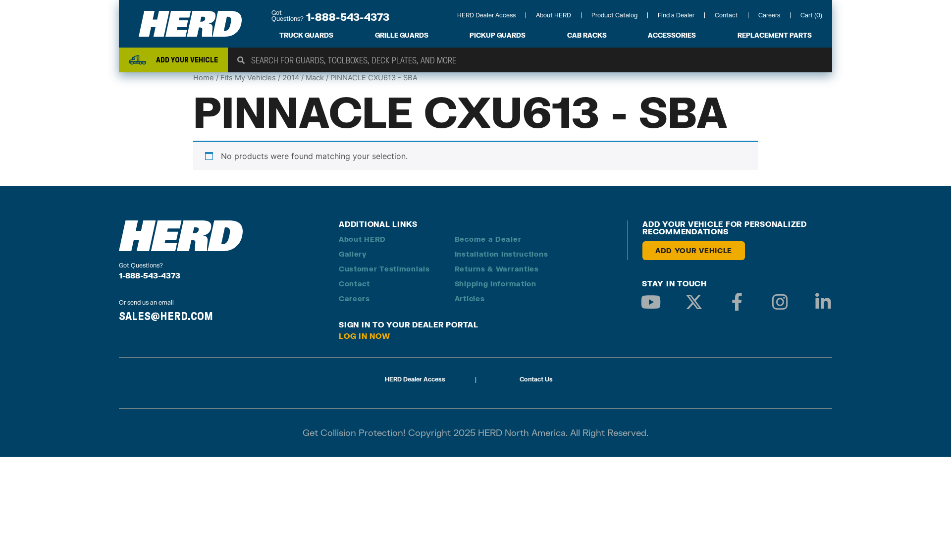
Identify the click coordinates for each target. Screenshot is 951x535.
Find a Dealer (676, 15)
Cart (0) (811, 15)
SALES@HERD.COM (166, 316)
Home (203, 77)
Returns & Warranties (497, 269)
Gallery (353, 254)
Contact (726, 15)
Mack (315, 77)
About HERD (553, 15)
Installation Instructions (501, 254)
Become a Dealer (488, 239)
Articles (470, 298)
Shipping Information (495, 283)
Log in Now (364, 335)
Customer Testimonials (384, 269)
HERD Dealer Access (486, 15)
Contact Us (536, 379)
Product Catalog (614, 15)
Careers (769, 15)
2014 (290, 77)
